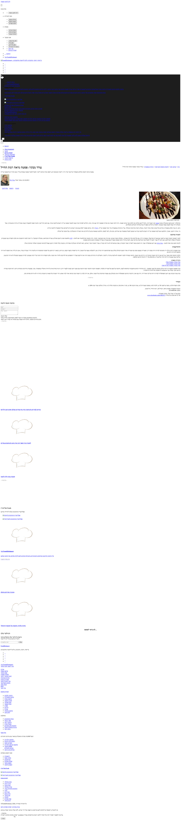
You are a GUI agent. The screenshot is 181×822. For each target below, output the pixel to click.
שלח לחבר (5, 188)
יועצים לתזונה (8, 764)
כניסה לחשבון (10, 82)
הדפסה (11, 188)
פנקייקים (7, 792)
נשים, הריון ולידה (31, 132)
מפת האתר (4, 673)
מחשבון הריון (8, 125)
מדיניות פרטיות (5, 678)
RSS (2, 686)
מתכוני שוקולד (9, 711)
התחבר (7, 53)
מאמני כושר (8, 763)
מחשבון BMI (8, 120)
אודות (2, 669)
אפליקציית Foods (10, 96)
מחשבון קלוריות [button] (18, 110)
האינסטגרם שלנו (9, 149)
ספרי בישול (31, 92)
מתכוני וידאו (81, 92)
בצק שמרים (8, 799)
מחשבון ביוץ (8, 127)
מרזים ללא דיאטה (38, 135)
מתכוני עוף (61, 89)
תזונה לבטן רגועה (48, 135)
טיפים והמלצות (21, 132)
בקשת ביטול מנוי (5, 683)
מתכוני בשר (54, 89)
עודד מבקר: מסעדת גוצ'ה (173, 262)
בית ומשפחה (71, 132)
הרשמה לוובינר (9, 158)
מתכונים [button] (17, 86)
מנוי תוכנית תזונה (5, 681)
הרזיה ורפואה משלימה (17, 135)
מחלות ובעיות (59, 132)
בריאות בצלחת (85, 135)
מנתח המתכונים (101, 92)
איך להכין (78, 132)
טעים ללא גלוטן (76, 135)
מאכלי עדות (38, 92)
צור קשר (10, 48)
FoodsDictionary (5, 646)
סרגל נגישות (8, 159)
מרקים (41, 89)
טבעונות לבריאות (66, 135)
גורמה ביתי (8, 135)
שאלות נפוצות (5, 674)
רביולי (96, 228)
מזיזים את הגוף (28, 135)
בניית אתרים (16, 807)
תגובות (17, 188)
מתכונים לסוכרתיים (22, 89)
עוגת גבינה (160, 243)
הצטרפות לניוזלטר (10, 154)
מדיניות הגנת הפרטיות (7, 816)
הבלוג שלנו (4, 684)
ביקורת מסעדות (148, 167)
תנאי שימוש (8, 676)
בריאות (66, 132)
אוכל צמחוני (94, 89)
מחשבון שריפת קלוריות (34, 118)
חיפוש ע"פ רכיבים (20, 108)
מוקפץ (74, 89)
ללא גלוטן (7, 712)
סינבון (6, 151)
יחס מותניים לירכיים (10, 118)
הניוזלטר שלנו (5, 633)
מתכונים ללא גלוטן (34, 89)
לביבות (6, 797)
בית (179, 167)
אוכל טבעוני (8, 704)
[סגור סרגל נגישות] (1, 5)
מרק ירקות (8, 783)
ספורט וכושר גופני (41, 132)
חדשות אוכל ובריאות (10, 132)
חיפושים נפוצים (4, 778)
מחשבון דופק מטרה (21, 118)
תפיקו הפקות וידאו (6, 807)
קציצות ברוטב (9, 153)
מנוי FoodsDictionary (11, 57)
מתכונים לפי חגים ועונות (21, 92)
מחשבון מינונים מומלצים (30, 120)
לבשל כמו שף (57, 135)
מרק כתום (7, 793)
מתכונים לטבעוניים (85, 89)
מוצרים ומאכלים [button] (19, 105)
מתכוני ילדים (47, 89)
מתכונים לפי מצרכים (62, 92)
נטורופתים (7, 759)
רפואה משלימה (50, 132)
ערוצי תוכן (7, 130)
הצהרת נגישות (12, 50)
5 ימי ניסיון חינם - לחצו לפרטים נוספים (15, 114)
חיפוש (7, 146)
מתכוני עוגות (102, 89)
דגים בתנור (8, 800)
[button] (10, 86)
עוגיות (70, 89)
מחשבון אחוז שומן (17, 120)
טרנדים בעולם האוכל (11, 89)
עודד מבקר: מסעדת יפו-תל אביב (171, 265)
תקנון (2, 676)
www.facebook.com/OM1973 (156, 295)
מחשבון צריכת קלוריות (43, 120)
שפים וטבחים (8, 761)
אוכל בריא (45, 92)
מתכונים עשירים (73, 92)
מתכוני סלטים (120, 89)
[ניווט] (1, 75)
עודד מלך (12, 180)
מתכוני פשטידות (110, 89)
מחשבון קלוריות (45, 118)
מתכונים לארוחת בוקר (11, 788)
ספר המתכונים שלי (90, 92)
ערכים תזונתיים (30, 108)
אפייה (78, 89)
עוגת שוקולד (8, 782)
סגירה (3, 818)
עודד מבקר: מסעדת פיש (173, 263)
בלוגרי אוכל (8, 758)
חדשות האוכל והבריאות (162, 167)
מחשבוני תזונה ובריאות (11, 117)
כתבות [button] (10, 128)
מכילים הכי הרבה (9, 108)
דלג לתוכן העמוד (5, 1)
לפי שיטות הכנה (9, 92)
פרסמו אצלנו (4, 671)
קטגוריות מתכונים (5, 691)
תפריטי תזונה (38, 108)
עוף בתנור (7, 795)
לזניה (71, 238)
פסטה (66, 89)
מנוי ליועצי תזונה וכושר (7, 666)
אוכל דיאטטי (52, 92)
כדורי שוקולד (8, 787)
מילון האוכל (8, 107)
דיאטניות (7, 756)
